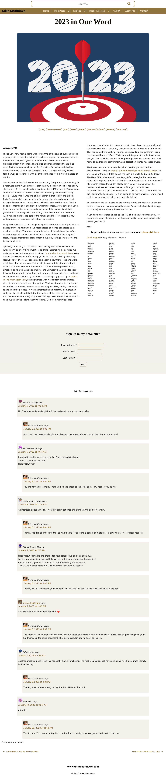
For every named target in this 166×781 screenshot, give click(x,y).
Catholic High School (54, 129)
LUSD (66, 129)
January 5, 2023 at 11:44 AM (32, 504)
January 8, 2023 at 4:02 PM (37, 629)
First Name (69, 351)
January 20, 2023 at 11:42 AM (38, 728)
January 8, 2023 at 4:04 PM (37, 527)
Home (46, 10)
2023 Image (93, 237)
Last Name (69, 358)
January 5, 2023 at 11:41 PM (32, 606)
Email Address (69, 345)
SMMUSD (110, 129)
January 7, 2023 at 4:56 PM (31, 655)
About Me (130, 10)
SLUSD (101, 129)
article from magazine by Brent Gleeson (134, 170)
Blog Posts (59, 10)
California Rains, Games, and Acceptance (20, 751)
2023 (42, 129)
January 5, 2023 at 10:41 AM (32, 451)
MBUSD (73, 129)
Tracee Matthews (31, 603)
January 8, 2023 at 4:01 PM (36, 682)
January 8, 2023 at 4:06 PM (37, 428)
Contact (144, 10)
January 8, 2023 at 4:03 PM (37, 583)
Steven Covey (121, 129)
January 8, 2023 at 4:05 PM (37, 481)
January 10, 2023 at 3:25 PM (32, 705)
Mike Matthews (13, 11)
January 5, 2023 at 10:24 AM (32, 405)
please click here (150, 232)
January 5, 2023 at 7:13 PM (31, 550)
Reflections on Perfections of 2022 (147, 751)
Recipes (77, 10)
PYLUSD (82, 129)
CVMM (116, 10)
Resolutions (92, 129)
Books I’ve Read (97, 10)
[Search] (129, 4)
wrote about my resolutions (59, 253)
